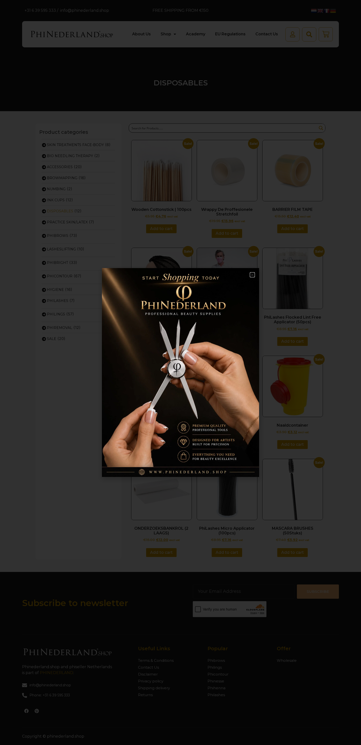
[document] (180, 372)
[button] (252, 275)
